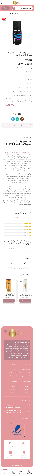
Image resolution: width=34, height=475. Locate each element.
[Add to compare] (19, 114)
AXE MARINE (9, 144)
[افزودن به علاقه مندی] (14, 114)
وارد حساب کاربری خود (12, 249)
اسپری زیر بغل (17, 99)
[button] (25, 301)
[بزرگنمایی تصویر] (30, 46)
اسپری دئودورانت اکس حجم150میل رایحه (22, 143)
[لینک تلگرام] (13, 119)
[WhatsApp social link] (17, 119)
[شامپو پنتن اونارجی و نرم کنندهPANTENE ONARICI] (25, 286)
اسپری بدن (25, 99)
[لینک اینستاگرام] (22, 119)
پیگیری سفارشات (6, 8)
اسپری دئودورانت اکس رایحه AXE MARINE (19, 153)
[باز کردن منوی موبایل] (32, 3)
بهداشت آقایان (12, 14)
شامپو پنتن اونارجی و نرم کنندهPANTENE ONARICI (25, 294)
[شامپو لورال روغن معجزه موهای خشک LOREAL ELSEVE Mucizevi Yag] (9, 286)
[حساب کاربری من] (2, 3)
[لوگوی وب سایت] (17, 3)
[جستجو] (13, 8)
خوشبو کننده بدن (17, 101)
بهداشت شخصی (23, 14)
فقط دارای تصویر (24, 263)
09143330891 (10, 405)
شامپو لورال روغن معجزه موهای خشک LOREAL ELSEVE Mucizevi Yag (9, 295)
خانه (31, 14)
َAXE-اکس (18, 68)
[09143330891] (5, 405)
